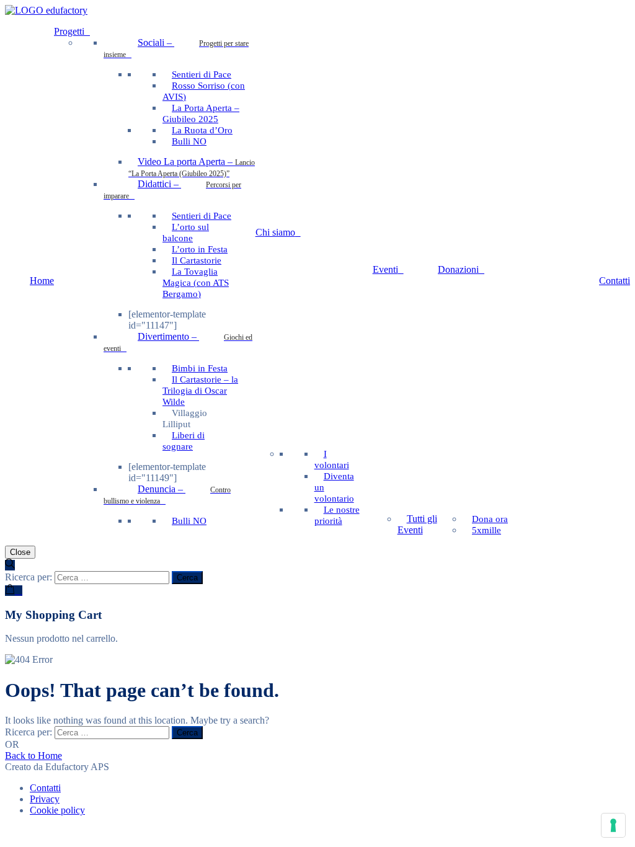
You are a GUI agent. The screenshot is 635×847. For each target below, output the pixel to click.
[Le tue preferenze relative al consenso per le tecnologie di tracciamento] (613, 825)
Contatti (45, 788)
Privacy (45, 799)
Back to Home (33, 755)
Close (20, 552)
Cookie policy (57, 810)
